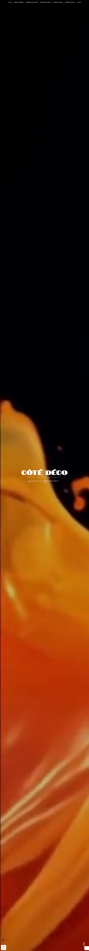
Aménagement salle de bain (32, 2)
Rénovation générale (19, 2)
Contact (79, 2)
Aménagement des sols (70, 2)
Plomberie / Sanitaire (58, 2)
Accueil (10, 2)
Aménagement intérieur (45, 2)
